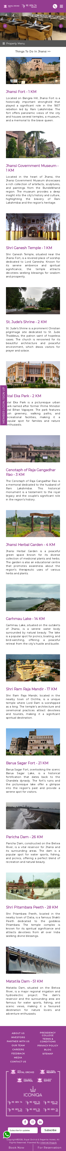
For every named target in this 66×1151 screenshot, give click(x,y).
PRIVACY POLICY (47, 1045)
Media (18, 1057)
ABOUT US (18, 1033)
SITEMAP (47, 1053)
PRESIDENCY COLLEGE (48, 1034)
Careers (18, 1049)
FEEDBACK (18, 1053)
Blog (47, 1049)
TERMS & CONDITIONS (48, 1040)
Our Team (18, 1045)
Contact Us (18, 1061)
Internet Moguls (48, 1142)
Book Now (16, 1147)
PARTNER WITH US (18, 1041)
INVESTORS (18, 1037)
